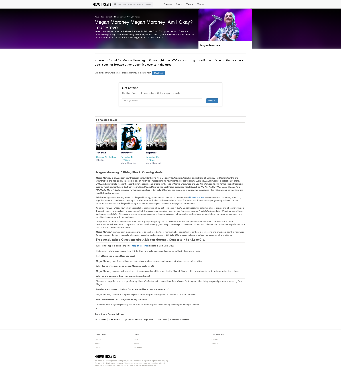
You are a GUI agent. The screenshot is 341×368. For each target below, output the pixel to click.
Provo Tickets (99, 17)
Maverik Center (196, 197)
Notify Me (212, 101)
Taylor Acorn (100, 320)
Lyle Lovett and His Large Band (138, 320)
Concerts (168, 4)
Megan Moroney (140, 246)
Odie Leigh (162, 320)
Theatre (189, 4)
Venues (200, 4)
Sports (179, 4)
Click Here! (158, 73)
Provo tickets (105, 356)
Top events (138, 347)
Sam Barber (114, 320)
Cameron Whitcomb (179, 320)
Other (136, 340)
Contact (215, 340)
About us (215, 344)
